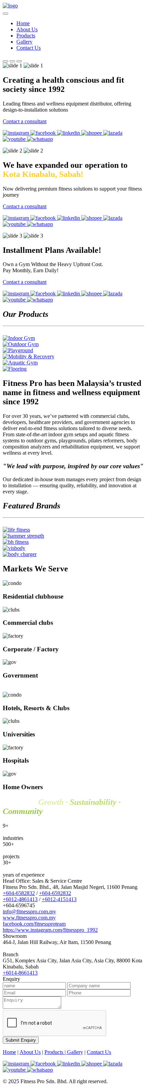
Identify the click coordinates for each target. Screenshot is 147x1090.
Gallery (24, 42)
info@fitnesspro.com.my (29, 911)
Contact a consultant (24, 121)
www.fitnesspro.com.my (29, 918)
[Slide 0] (5, 61)
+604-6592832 (55, 893)
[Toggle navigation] (5, 14)
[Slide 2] (19, 61)
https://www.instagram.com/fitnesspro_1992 (50, 930)
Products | (55, 1052)
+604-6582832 (19, 893)
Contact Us (28, 48)
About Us (27, 29)
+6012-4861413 (20, 899)
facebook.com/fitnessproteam (34, 924)
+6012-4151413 (59, 899)
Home (23, 23)
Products (25, 35)
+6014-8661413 (20, 973)
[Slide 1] (12, 61)
